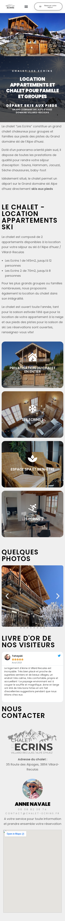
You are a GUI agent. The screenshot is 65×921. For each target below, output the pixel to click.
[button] (26, 6)
